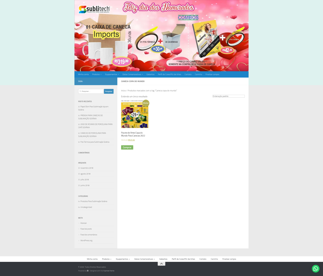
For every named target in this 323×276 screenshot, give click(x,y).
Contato (188, 74)
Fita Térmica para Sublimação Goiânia (94, 142)
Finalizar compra (212, 74)
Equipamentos (111, 74)
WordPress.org (86, 240)
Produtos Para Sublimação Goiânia (93, 201)
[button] (315, 268)
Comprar (127, 147)
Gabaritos (150, 74)
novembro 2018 (86, 168)
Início (123, 90)
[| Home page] (94, 9)
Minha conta (83, 74)
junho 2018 (84, 185)
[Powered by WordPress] (88, 271)
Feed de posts (86, 229)
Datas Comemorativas (132, 74)
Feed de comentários (88, 235)
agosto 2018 (85, 174)
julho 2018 (84, 179)
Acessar (83, 223)
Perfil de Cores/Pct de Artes (169, 74)
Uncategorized (86, 207)
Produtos (96, 74)
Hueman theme (108, 271)
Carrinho (198, 74)
